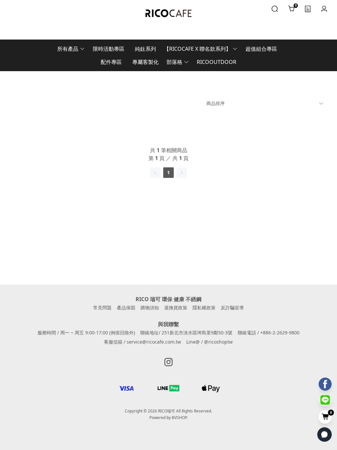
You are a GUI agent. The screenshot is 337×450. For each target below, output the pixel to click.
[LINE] (325, 400)
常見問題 (102, 307)
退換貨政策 (175, 307)
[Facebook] (325, 384)
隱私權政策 (204, 307)
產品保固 (126, 307)
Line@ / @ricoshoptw (209, 342)
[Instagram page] (168, 362)
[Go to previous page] (155, 172)
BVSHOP (179, 417)
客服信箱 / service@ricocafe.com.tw (142, 342)
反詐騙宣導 (232, 307)
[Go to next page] (181, 172)
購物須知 (150, 307)
